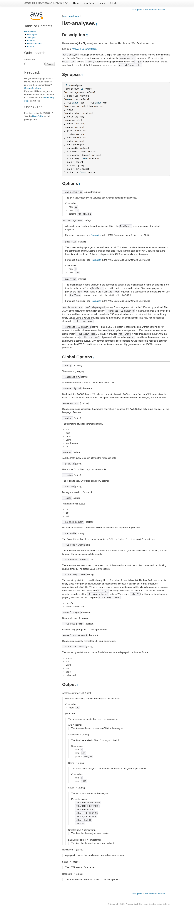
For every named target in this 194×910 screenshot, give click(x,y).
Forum (102, 3)
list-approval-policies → (156, 9)
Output (30, 46)
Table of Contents (38, 26)
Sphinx (166, 904)
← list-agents (135, 9)
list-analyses (30, 31)
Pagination (96, 235)
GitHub (113, 3)
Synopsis (31, 37)
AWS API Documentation (84, 49)
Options (31, 40)
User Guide (89, 3)
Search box (29, 59)
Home (76, 3)
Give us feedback (32, 88)
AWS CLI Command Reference (46, 3)
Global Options (34, 43)
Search (50, 64)
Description (32, 34)
